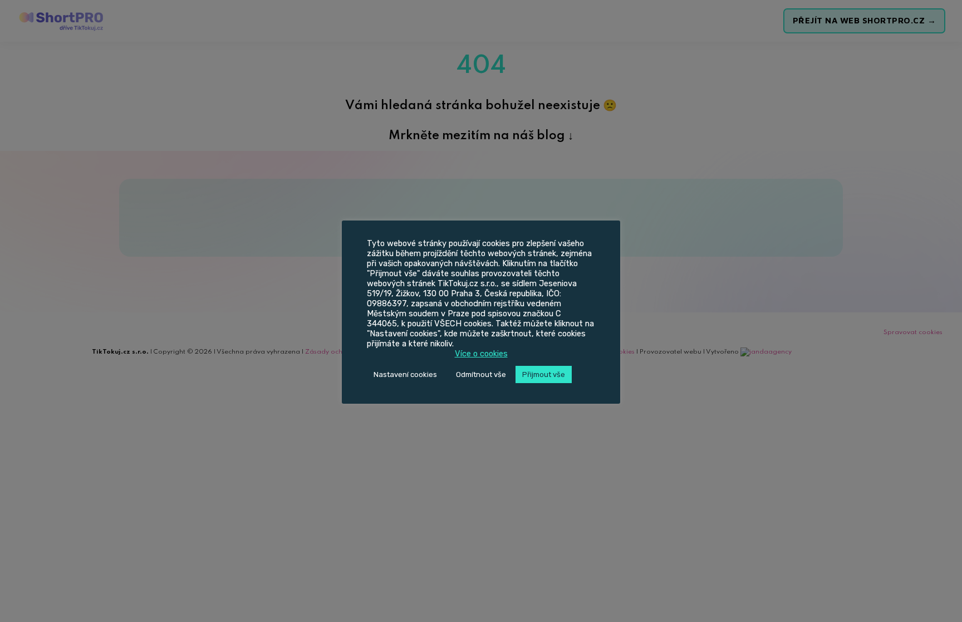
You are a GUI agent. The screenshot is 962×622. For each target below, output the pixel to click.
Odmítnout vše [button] (481, 374)
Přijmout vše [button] (543, 374)
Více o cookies (481, 354)
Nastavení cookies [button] (405, 374)
